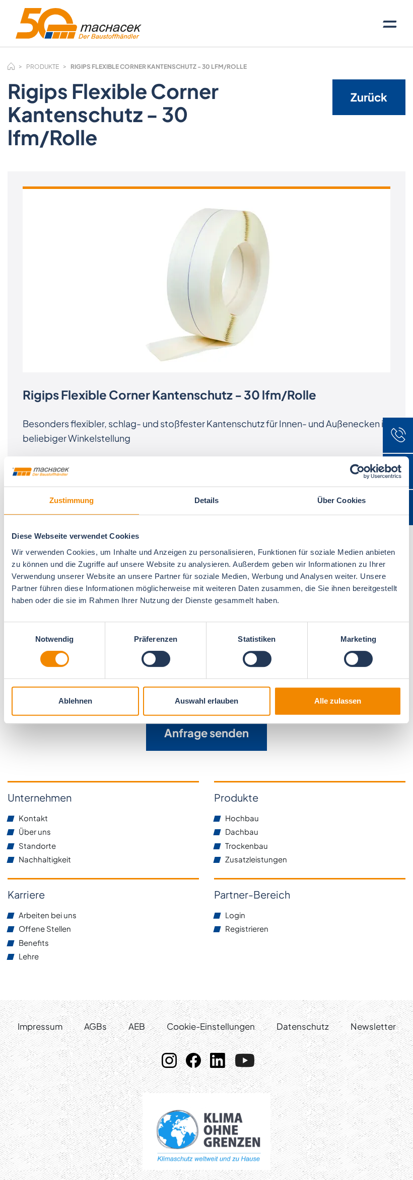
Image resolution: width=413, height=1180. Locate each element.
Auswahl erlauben (206, 701)
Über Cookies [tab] (341, 500)
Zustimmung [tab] (71, 500)
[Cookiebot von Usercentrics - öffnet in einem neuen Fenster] (357, 471)
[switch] (156, 659)
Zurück (369, 97)
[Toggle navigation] (389, 23)
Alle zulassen (337, 701)
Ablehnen (75, 701)
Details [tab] (206, 500)
